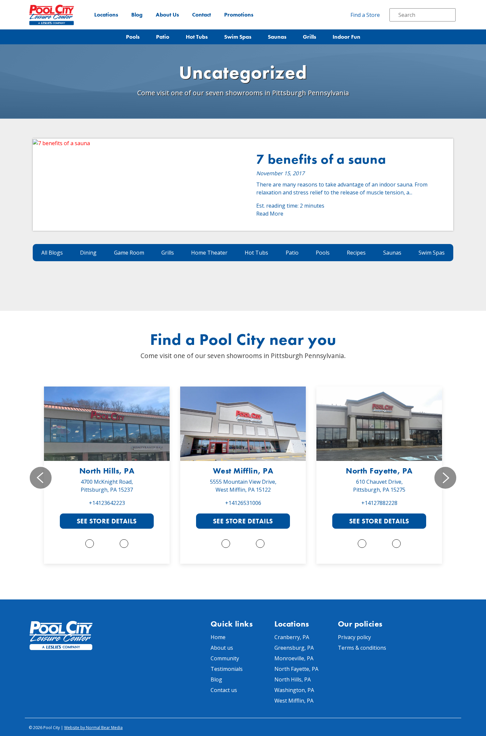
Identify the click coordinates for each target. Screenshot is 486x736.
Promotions (238, 14)
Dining (88, 252)
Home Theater (209, 252)
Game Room (129, 252)
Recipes (356, 252)
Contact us (224, 690)
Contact (201, 14)
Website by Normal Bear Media (93, 727)
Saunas (277, 36)
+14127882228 (379, 503)
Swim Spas (237, 36)
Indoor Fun (346, 36)
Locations (106, 14)
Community (225, 658)
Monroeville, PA (293, 658)
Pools (133, 36)
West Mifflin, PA (243, 471)
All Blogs (52, 252)
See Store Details (107, 521)
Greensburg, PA (294, 647)
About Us (167, 14)
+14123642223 (107, 503)
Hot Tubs (197, 36)
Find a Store (365, 15)
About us (222, 647)
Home (218, 637)
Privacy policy (354, 637)
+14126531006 (243, 503)
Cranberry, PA (291, 637)
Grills (309, 36)
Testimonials (227, 669)
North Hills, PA (106, 471)
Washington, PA (294, 690)
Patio (162, 36)
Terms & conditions (362, 647)
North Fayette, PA (379, 471)
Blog (136, 14)
